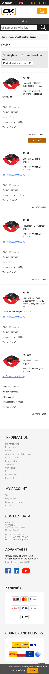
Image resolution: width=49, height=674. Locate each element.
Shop (3, 36)
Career (8, 450)
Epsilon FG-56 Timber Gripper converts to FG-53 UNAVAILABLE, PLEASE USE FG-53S (34, 302)
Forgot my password (14, 502)
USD (44, 3)
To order (9, 495)
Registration (10, 498)
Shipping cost (11, 475)
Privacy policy (11, 461)
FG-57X (27, 355)
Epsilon (33, 36)
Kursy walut (10, 478)
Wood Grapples (21, 36)
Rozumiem (32, 670)
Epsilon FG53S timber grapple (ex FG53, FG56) (32, 84)
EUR (39, 3)
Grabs (10, 36)
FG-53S (27, 77)
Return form (10, 447)
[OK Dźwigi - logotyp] (8, 12)
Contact (8, 505)
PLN (33, 3)
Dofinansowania (12, 444)
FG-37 (26, 153)
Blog (7, 471)
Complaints (10, 468)
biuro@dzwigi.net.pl (19, 539)
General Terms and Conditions (18, 454)
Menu (24, 21)
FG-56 (26, 292)
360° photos (11, 55)
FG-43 (26, 220)
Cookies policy (11, 457)
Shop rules (9, 464)
